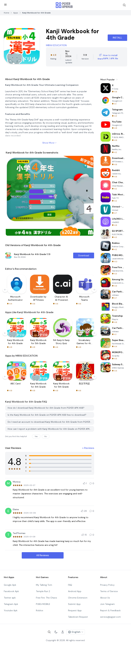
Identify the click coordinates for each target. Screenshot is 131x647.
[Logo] (64, 5)
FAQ (70, 584)
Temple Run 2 (43, 591)
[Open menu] (5, 4)
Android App (74, 591)
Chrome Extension (77, 597)
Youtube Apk (10, 610)
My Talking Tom (44, 584)
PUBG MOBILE (43, 604)
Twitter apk (10, 597)
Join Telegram (107, 604)
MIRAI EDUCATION (56, 45)
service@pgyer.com (110, 616)
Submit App (74, 604)
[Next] (88, 196)
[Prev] (11, 196)
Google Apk (10, 584)
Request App (75, 610)
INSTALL (117, 37)
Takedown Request (78, 616)
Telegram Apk (11, 604)
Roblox (39, 610)
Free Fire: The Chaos (46, 597)
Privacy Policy (107, 584)
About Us (105, 597)
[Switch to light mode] (56, 632)
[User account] (63, 632)
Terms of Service (109, 591)
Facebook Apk (11, 591)
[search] (124, 5)
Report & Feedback (110, 610)
